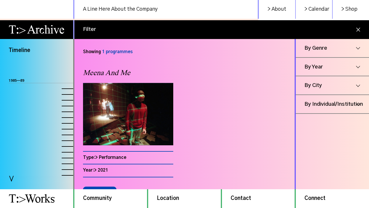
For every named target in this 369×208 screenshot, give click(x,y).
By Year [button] (313, 67)
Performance (112, 157)
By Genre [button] (315, 48)
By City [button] (313, 85)
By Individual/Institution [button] (333, 104)
